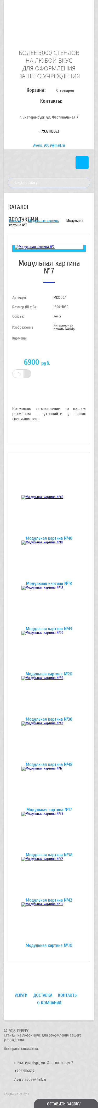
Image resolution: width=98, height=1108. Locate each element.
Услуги (21, 995)
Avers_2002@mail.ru (49, 145)
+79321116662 (49, 131)
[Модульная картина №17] (49, 787)
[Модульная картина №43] (49, 606)
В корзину (39, 386)
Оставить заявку (63, 1104)
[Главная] (49, 24)
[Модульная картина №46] (49, 515)
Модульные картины (43, 221)
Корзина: (36, 90)
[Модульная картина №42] (49, 877)
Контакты (68, 995)
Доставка (42, 995)
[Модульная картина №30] (49, 922)
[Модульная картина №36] (49, 696)
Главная (15, 221)
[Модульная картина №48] (49, 741)
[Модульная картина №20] (49, 651)
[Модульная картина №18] (49, 561)
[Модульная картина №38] (49, 832)
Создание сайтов (16, 1094)
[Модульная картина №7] (35, 247)
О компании (49, 1003)
